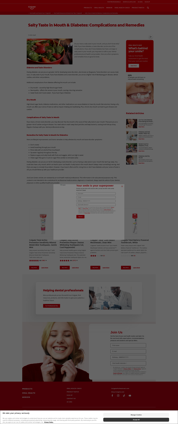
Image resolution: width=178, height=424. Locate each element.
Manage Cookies (136, 415)
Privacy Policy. (48, 422)
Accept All (136, 419)
